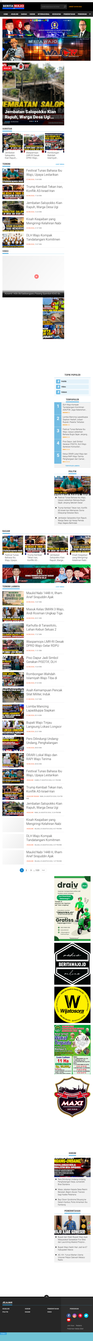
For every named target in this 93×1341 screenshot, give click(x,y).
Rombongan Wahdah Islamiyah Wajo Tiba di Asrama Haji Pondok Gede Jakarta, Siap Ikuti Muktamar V (53, 155)
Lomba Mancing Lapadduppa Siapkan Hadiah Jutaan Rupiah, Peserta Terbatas (75, 419)
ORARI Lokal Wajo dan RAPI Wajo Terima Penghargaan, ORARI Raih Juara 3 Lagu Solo (44, 759)
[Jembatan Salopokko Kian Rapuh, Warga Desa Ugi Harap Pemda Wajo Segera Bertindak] (13, 808)
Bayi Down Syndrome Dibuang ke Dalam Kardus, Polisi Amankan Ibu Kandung (72, 1202)
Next (43, 870)
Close (3, 1333)
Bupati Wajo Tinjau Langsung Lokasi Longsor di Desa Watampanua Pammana (44, 727)
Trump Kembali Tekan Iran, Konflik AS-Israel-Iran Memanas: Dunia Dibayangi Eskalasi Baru (44, 191)
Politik (63, 381)
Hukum (32, 14)
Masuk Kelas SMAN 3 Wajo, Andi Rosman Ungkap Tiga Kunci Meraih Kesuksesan (45, 613)
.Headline (14, 14)
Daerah (24, 14)
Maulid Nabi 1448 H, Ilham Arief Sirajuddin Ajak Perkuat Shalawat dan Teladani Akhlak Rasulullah (44, 597)
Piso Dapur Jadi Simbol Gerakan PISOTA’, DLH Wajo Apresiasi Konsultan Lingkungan (74, 444)
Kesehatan (56, 14)
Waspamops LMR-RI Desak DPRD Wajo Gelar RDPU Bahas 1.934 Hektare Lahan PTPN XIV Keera (33, 155)
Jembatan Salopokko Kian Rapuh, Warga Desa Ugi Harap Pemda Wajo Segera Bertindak (11, 155)
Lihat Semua (60, 164)
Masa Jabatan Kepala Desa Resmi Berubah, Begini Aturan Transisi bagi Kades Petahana (72, 1192)
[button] (30, 121)
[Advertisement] (72, 356)
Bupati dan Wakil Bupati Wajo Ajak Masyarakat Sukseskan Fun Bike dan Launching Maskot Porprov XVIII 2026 (73, 1239)
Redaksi (79, 1326)
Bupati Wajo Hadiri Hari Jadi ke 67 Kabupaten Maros (72, 1248)
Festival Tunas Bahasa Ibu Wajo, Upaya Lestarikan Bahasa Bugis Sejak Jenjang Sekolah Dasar (44, 175)
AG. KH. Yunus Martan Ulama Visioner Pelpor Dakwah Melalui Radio (71, 1257)
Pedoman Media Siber (75, 1329)
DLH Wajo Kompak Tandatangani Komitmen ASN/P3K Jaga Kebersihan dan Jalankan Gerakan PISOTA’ (44, 239)
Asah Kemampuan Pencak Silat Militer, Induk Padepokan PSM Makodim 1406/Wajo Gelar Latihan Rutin (44, 694)
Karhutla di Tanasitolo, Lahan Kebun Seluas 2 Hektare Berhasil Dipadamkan (41, 630)
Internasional (44, 14)
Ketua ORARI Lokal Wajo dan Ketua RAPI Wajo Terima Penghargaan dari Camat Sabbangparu (75, 456)
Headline (6, 1309)
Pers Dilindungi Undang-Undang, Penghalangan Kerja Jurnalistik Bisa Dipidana (42, 743)
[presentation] (57, 68)
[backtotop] (46, 1297)
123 (37, 870)
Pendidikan (82, 14)
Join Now (70, 1326)
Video (63, 387)
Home (6, 14)
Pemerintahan (69, 14)
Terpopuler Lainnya (72, 466)
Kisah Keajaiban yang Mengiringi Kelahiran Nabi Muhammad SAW (40, 117)
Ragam (16, 122)
